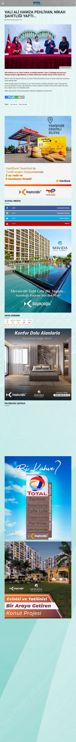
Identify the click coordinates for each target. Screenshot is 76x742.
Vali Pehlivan (13, 104)
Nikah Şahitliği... (23, 104)
